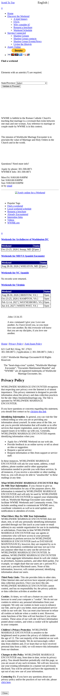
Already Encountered (17, 214)
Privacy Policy (16, 343)
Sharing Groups (21, 35)
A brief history (21, 19)
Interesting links (15, 217)
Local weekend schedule (19, 208)
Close (5, 693)
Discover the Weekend (18, 16)
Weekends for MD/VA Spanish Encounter (23, 256)
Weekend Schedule (23, 30)
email (9, 185)
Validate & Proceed (11, 86)
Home (10, 13)
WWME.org (13, 222)
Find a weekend (15, 206)
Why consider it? (22, 24)
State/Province (8, 83)
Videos (10, 220)
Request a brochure (23, 27)
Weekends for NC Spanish (15, 272)
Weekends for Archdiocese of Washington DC (25, 239)
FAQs (16, 21)
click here (6, 682)
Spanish (54, 2)
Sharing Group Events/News (28, 41)
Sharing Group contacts (25, 38)
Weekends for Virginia (13, 284)
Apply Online (14, 47)
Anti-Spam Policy (33, 343)
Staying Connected (16, 33)
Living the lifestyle (23, 44)
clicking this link (38, 411)
